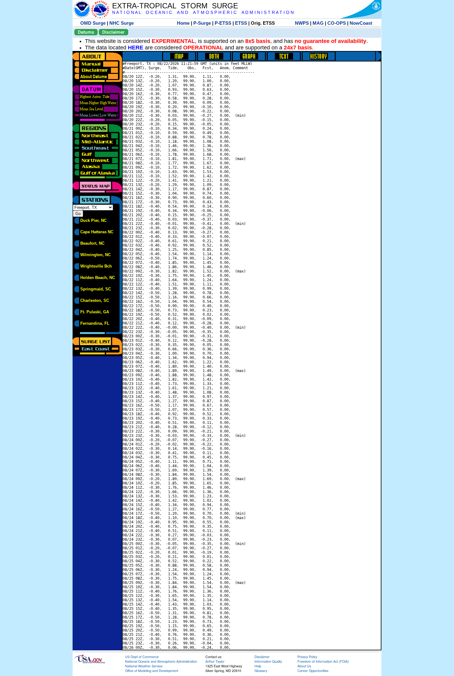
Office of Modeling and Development (151, 670)
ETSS (241, 23)
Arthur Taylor (215, 661)
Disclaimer (113, 32)
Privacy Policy (307, 656)
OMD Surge (93, 23)
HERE (135, 47)
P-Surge (202, 23)
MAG (318, 23)
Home (183, 23)
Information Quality (268, 661)
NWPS (302, 23)
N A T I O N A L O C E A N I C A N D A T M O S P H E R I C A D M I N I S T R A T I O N (203, 12)
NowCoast (361, 23)
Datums (86, 32)
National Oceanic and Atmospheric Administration (161, 661)
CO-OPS (336, 23)
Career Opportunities (312, 670)
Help (257, 666)
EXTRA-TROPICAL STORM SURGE (175, 6)
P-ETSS (223, 23)
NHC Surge (121, 23)
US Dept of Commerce (142, 656)
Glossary (260, 670)
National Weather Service (143, 666)
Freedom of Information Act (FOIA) (323, 661)
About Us (304, 666)
